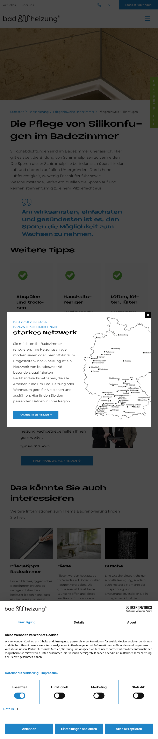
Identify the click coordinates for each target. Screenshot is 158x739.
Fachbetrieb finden (34, 414)
